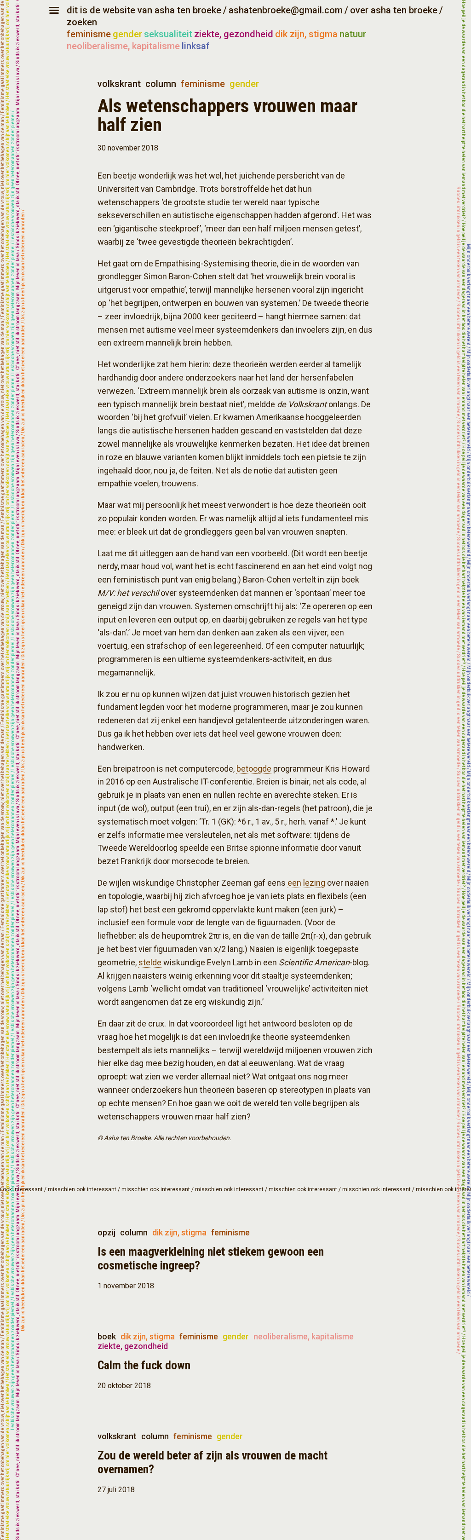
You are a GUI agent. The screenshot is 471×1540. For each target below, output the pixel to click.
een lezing (306, 883)
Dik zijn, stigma (179, 1232)
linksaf (196, 46)
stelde (149, 962)
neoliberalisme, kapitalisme (123, 46)
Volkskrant (119, 83)
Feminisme (203, 83)
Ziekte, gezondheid (133, 1346)
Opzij (106, 1232)
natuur (352, 34)
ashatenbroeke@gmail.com (286, 10)
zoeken (82, 22)
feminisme (89, 34)
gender (127, 34)
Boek (107, 1336)
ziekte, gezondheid (233, 34)
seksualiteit (168, 34)
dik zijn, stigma (306, 34)
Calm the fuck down (144, 1365)
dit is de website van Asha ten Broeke (144, 10)
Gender (244, 83)
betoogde (253, 768)
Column (160, 83)
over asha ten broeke (393, 10)
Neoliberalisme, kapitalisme (303, 1336)
